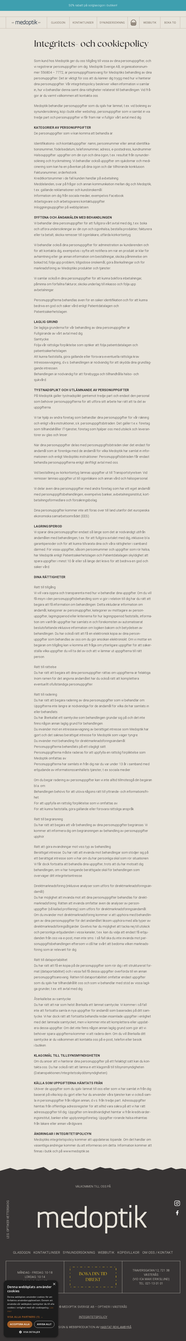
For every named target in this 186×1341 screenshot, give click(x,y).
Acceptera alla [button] (20, 1324)
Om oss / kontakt (157, 1252)
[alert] (31, 1308)
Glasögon (58, 22)
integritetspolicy (93, 1317)
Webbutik (149, 22)
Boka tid (170, 22)
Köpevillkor (128, 1252)
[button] (30, 1317)
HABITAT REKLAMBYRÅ (115, 1327)
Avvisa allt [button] (44, 1324)
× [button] (54, 1284)
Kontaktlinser (83, 22)
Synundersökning (112, 22)
